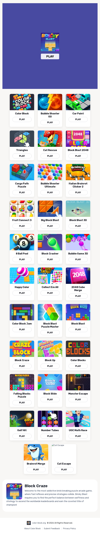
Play (50, 56)
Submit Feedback (52, 528)
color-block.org (39, 523)
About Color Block (32, 528)
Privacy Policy (69, 528)
